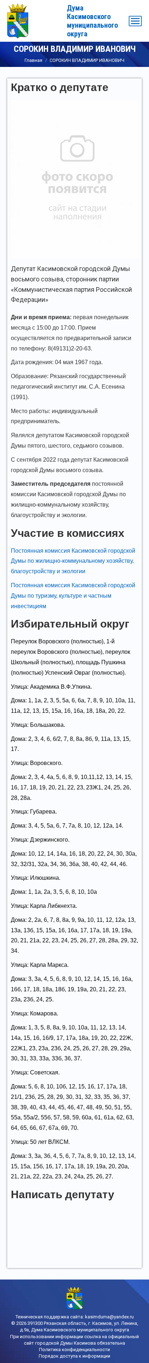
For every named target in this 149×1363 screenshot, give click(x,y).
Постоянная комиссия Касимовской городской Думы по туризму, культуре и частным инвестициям (73, 595)
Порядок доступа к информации (74, 1356)
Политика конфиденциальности (74, 1349)
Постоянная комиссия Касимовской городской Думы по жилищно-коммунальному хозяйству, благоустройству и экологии (73, 561)
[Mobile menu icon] (135, 21)
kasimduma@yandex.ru (109, 1316)
